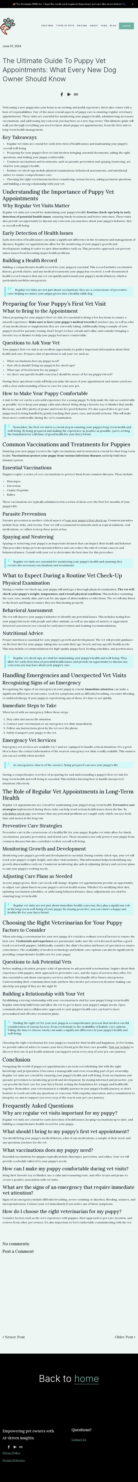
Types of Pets (65, 25)
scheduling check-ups (16, 813)
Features (47, 25)
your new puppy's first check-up (86, 520)
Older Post (124, 1337)
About (94, 25)
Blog (113, 25)
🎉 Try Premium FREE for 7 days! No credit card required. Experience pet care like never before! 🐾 (69, 4)
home (86, 1378)
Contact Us (79, 1439)
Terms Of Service (14, 1460)
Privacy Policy (11, 1453)
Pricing (82, 25)
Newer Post (15, 1337)
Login (126, 26)
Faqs (104, 25)
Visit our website (119, 1047)
